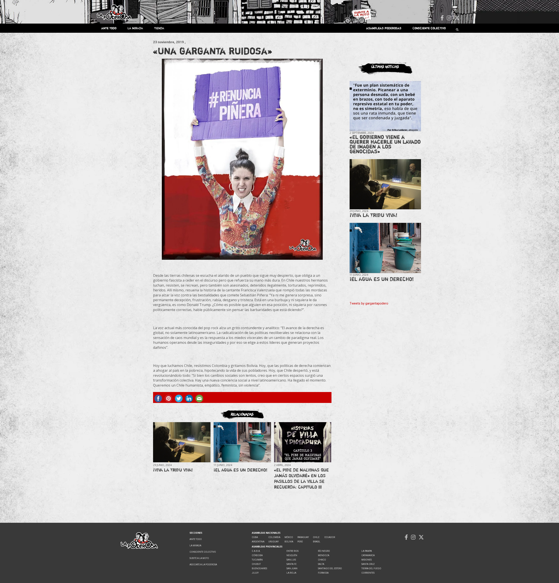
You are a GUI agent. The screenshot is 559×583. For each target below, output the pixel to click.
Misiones (366, 560)
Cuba (255, 537)
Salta (321, 564)
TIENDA (159, 28)
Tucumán (257, 560)
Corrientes (367, 573)
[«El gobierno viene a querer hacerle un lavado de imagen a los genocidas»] (385, 106)
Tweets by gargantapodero (369, 303)
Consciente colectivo (429, 28)
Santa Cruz (368, 564)
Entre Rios (292, 551)
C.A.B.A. (256, 551)
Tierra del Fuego (371, 568)
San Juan (291, 568)
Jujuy (255, 573)
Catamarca (368, 555)
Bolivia (289, 541)
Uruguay (273, 541)
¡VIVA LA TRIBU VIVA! (173, 470)
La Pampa (366, 551)
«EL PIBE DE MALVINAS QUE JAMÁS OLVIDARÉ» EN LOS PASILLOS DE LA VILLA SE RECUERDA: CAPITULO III (301, 478)
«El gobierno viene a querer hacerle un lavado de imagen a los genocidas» (385, 144)
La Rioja (291, 573)
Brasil (316, 541)
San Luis (291, 560)
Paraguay (303, 537)
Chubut (256, 564)
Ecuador (329, 537)
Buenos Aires (259, 568)
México (289, 537)
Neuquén (291, 555)
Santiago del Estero (330, 568)
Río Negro (324, 551)
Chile (316, 537)
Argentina (258, 541)
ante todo (108, 28)
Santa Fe (291, 564)
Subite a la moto (199, 558)
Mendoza (323, 555)
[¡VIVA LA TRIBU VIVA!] (181, 442)
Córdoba (257, 555)
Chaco (322, 560)
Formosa (323, 573)
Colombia (274, 537)
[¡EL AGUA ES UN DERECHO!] (242, 442)
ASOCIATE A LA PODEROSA (203, 564)
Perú (300, 541)
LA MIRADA (135, 28)
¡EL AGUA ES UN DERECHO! (240, 470)
